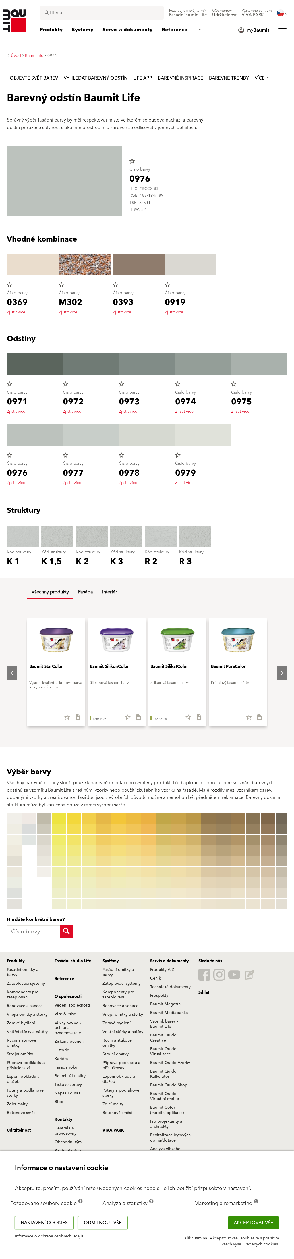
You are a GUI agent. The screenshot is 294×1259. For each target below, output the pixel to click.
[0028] (59, 893)
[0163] (223, 840)
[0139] (178, 904)
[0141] (193, 818)
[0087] (148, 882)
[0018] (44, 861)
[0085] (148, 861)
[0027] (59, 882)
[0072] (133, 829)
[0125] (163, 861)
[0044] (89, 850)
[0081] (148, 818)
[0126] (163, 872)
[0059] (103, 904)
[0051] (103, 818)
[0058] (103, 893)
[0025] (59, 861)
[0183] (253, 840)
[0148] (193, 893)
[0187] (253, 882)
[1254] (283, 850)
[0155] (208, 861)
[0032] (74, 829)
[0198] (268, 893)
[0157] (208, 882)
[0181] (253, 818)
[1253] (283, 840)
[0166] (223, 872)
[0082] (148, 829)
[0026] (59, 872)
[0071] (133, 818)
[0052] (103, 829)
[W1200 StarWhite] (14, 818)
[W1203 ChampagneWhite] (14, 850)
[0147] (193, 882)
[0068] (118, 893)
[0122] (163, 829)
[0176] (238, 872)
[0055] (103, 861)
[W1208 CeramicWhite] (14, 904)
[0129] (163, 904)
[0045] (89, 861)
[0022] (59, 829)
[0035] (74, 861)
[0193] (268, 840)
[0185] (253, 861)
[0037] (74, 882)
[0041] (89, 818)
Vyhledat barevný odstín (95, 78)
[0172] (238, 829)
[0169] (223, 904)
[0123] (163, 840)
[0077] (133, 882)
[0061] (118, 818)
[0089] (148, 904)
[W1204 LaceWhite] (14, 861)
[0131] (178, 818)
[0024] (59, 850)
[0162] (223, 829)
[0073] (133, 840)
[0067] (118, 882)
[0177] (238, 882)
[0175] (238, 861)
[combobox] (102, 13)
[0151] (208, 818)
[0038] (74, 893)
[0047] (89, 882)
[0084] (148, 850)
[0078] (133, 893)
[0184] (253, 850)
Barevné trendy (229, 78)
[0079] (133, 904)
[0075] (133, 861)
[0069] (118, 904)
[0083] (148, 840)
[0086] (148, 872)
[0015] (44, 829)
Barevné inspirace (180, 78)
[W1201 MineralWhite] (14, 829)
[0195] (268, 861)
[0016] (44, 840)
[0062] (118, 829)
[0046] (89, 872)
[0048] (89, 893)
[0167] (223, 882)
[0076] (133, 872)
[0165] (223, 861)
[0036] (74, 872)
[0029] (59, 904)
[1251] (283, 818)
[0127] (163, 882)
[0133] (178, 840)
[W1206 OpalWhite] (14, 882)
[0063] (118, 840)
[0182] (253, 829)
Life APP (142, 78)
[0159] (208, 904)
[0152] (208, 829)
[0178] (238, 893)
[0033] (74, 840)
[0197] (268, 882)
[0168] (223, 893)
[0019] (44, 872)
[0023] (59, 840)
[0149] (193, 904)
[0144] (193, 850)
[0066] (118, 872)
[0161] (223, 818)
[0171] (238, 818)
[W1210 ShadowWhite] (29, 829)
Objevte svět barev (34, 78)
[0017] (44, 850)
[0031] (74, 818)
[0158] (208, 893)
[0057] (103, 882)
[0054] (103, 850)
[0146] (193, 872)
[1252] (283, 829)
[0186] (253, 872)
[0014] (44, 818)
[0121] (163, 818)
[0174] (238, 850)
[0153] (208, 840)
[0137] (178, 882)
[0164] (223, 850)
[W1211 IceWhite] (29, 840)
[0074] (133, 850)
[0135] (178, 861)
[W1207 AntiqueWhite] (14, 893)
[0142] (193, 829)
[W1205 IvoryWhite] (14, 872)
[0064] (118, 850)
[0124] (163, 850)
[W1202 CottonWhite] (14, 840)
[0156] (208, 872)
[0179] (238, 904)
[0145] (193, 861)
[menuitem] (188, 13)
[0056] (103, 872)
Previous (7, 673)
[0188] (253, 893)
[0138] (178, 893)
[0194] (268, 850)
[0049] (89, 904)
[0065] (118, 861)
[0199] (268, 904)
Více (260, 78)
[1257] (283, 882)
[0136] (178, 872)
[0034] (74, 850)
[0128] (163, 893)
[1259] (283, 904)
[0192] (268, 829)
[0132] (178, 829)
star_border (132, 161)
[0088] (148, 893)
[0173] (238, 840)
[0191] (268, 818)
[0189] (253, 904)
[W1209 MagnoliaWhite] (29, 818)
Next (277, 673)
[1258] (283, 893)
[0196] (268, 872)
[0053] (103, 840)
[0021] (59, 818)
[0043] (89, 840)
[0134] (178, 850)
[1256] (283, 872)
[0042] (89, 829)
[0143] (193, 840)
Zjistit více (16, 312)
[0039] (74, 904)
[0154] (208, 850)
